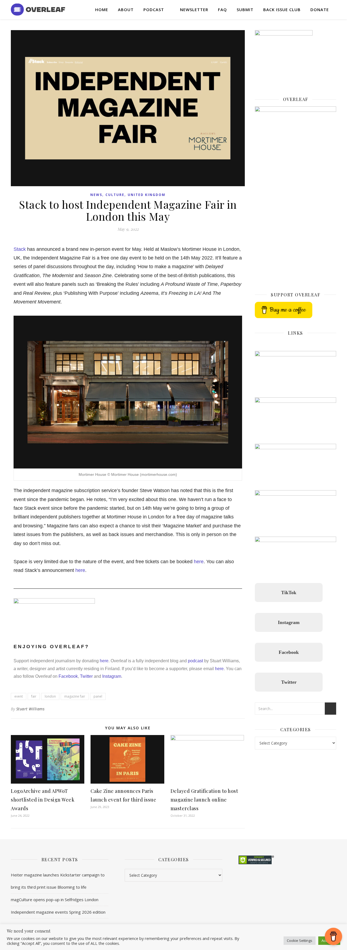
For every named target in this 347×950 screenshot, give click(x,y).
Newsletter (194, 9)
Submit (245, 9)
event (18, 696)
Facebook (68, 676)
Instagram (111, 676)
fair (33, 696)
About (126, 9)
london (50, 696)
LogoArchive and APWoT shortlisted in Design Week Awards (42, 800)
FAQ (222, 9)
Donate (319, 9)
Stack (20, 249)
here (199, 561)
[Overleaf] (38, 10)
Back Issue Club (282, 9)
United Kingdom (146, 194)
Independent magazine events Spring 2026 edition (58, 912)
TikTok (288, 592)
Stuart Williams (30, 708)
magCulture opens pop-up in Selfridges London (54, 899)
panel (98, 696)
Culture (114, 194)
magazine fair (74, 696)
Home (101, 9)
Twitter (86, 676)
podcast (195, 660)
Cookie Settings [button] (299, 940)
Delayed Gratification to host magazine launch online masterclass (204, 800)
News (96, 194)
